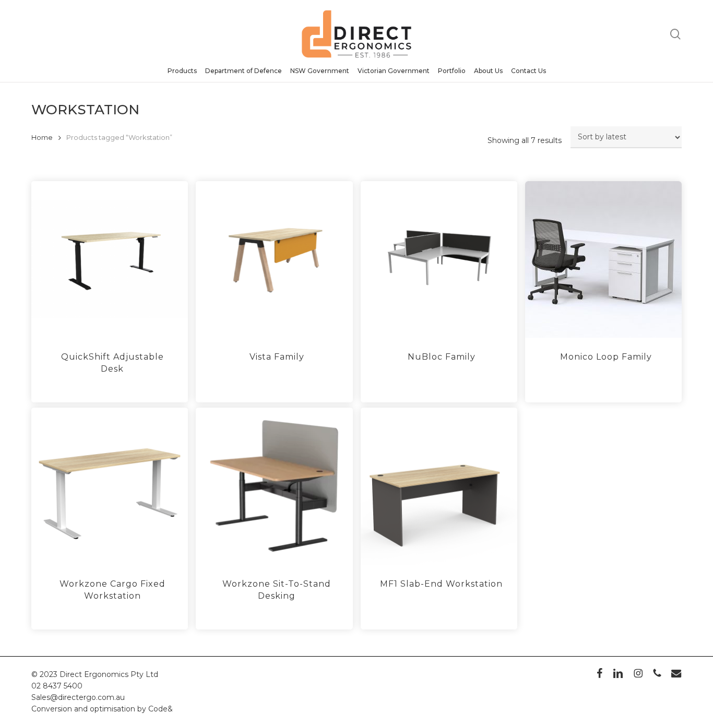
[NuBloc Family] (439, 259)
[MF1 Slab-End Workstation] (439, 486)
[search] (675, 34)
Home (42, 137)
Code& (160, 709)
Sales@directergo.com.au (78, 697)
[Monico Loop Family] (603, 259)
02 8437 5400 (56, 686)
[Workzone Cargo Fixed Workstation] (109, 486)
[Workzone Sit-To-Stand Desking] (274, 486)
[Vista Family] (274, 259)
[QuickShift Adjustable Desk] (109, 259)
